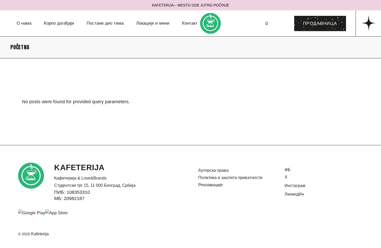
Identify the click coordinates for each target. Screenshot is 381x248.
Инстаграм (295, 185)
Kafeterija (40, 234)
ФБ (288, 170)
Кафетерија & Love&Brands (80, 178)
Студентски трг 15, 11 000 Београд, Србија (95, 185)
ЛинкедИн (294, 194)
